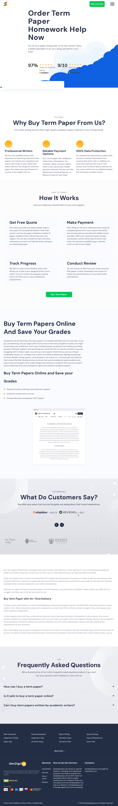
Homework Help (65, 742)
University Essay (37, 742)
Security (45, 772)
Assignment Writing (11, 738)
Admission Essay (65, 738)
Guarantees (46, 769)
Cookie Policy (38, 803)
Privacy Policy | (27, 803)
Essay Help (91, 742)
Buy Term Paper (59, 294)
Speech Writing (92, 734)
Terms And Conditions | (12, 803)
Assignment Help (37, 738)
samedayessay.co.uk (92, 769)
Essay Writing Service (95, 738)
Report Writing (64, 734)
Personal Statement (38, 734)
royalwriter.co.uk (91, 771)
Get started (97, 4)
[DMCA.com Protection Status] (12, 780)
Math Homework (10, 734)
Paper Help (8, 742)
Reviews (45, 782)
